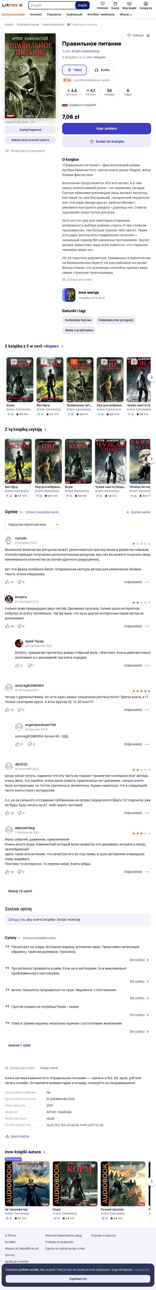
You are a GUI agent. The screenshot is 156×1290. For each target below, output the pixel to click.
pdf (90, 1125)
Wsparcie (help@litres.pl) (22, 1248)
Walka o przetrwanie (79, 330)
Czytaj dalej (142, 1269)
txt (96, 1125)
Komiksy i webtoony (101, 14)
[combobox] (52, 5)
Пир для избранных (110, 405)
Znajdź (82, 5)
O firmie (10, 1235)
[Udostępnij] (148, 35)
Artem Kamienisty (18, 409)
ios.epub (73, 1125)
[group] (78, 540)
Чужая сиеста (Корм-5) (110, 487)
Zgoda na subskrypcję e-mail (65, 1248)
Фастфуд (43, 405)
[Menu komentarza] (147, 666)
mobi (83, 1125)
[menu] (34, 524)
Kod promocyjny (13, 14)
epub (50, 1125)
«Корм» (99, 57)
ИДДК (51, 1118)
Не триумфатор (16, 1209)
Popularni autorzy (103, 1235)
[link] (72, 538)
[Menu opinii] (147, 582)
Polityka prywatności (59, 1242)
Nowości (36, 14)
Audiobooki (74, 14)
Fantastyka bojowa (78, 320)
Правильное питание (80, 405)
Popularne (54, 14)
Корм (10, 405)
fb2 (57, 1125)
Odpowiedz (133, 582)
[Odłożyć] (29, 362)
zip (102, 1125)
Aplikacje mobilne (17, 1261)
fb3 (63, 1125)
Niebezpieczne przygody (116, 320)
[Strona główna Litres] (12, 5)
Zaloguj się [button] (16, 919)
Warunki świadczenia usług (63, 1235)
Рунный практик (112, 1209)
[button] (30, 130)
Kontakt (10, 1242)
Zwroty (10, 1255)
